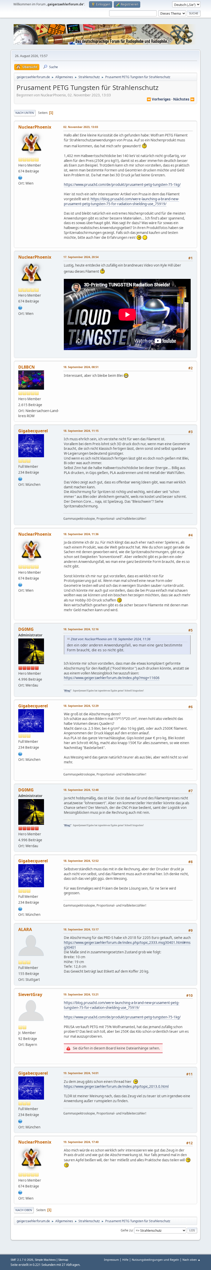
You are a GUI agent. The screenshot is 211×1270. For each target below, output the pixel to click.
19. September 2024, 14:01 (81, 1073)
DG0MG (26, 629)
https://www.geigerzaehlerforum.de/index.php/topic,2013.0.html (116, 1086)
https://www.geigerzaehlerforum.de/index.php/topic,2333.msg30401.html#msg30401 (127, 945)
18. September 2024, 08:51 (81, 367)
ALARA (25, 929)
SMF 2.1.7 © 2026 (22, 1259)
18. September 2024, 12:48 (81, 790)
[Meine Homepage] (20, 478)
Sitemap (63, 1259)
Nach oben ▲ (191, 1260)
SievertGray (30, 994)
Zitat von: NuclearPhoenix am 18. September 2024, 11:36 (111, 639)
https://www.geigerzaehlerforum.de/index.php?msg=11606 (112, 677)
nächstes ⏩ (184, 99)
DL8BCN (26, 367)
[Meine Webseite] (20, 177)
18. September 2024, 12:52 (81, 861)
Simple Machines (45, 1259)
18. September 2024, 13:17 (81, 929)
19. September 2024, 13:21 (81, 994)
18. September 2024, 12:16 (81, 629)
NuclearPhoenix (34, 127)
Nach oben (23, 1210)
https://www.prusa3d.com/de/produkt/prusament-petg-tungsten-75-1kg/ (122, 184)
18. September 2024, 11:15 (81, 431)
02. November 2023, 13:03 (80, 127)
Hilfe (125, 1260)
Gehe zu (127, 1230)
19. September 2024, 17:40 (81, 1142)
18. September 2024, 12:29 (81, 706)
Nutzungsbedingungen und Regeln (155, 1260)
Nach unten (24, 113)
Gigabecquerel (33, 431)
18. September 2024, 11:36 (81, 534)
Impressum (111, 1260)
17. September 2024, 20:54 (81, 257)
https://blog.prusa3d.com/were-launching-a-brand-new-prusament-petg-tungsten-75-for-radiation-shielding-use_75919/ (121, 201)
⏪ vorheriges (159, 99)
